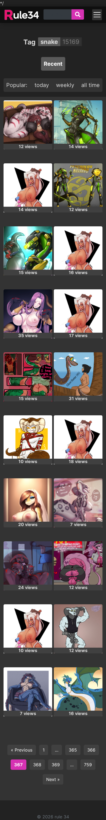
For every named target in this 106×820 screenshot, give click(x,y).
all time (90, 85)
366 (91, 750)
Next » (53, 779)
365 (73, 750)
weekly (65, 85)
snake (49, 41)
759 (88, 764)
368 (37, 764)
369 (56, 764)
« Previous (21, 750)
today (42, 85)
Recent (53, 64)
